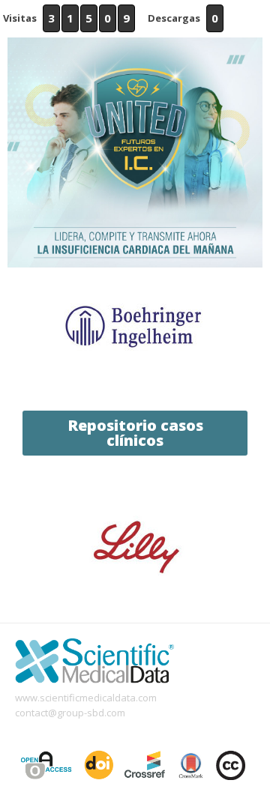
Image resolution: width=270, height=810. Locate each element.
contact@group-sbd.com (70, 712)
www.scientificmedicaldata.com (86, 697)
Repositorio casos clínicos (135, 432)
